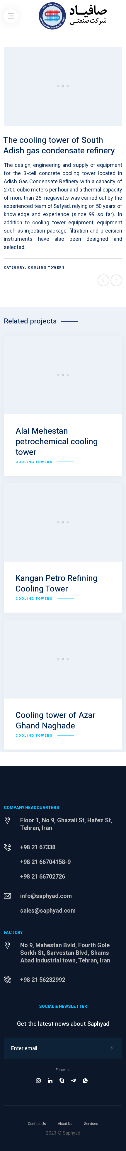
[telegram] (73, 1081)
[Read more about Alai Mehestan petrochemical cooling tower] (63, 374)
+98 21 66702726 (42, 876)
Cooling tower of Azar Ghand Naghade (56, 720)
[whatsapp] (85, 1081)
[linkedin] (50, 1081)
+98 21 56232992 (42, 979)
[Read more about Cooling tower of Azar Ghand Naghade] (63, 659)
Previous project (103, 280)
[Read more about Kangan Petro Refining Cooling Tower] (63, 522)
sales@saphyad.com (48, 910)
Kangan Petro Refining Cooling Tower (57, 583)
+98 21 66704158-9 (45, 861)
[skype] (62, 1081)
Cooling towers (46, 267)
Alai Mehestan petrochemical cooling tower (57, 441)
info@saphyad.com (46, 895)
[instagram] (38, 1081)
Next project (116, 280)
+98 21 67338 (37, 847)
